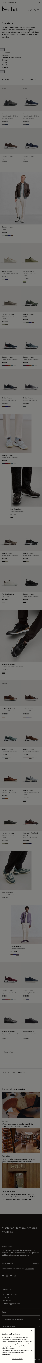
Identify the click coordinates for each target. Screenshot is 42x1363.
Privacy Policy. (6, 1354)
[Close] (31, 1330)
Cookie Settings (17, 1359)
